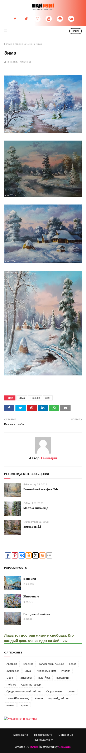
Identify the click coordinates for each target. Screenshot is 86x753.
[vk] (71, 19)
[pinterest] (60, 19)
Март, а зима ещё (35, 508)
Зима (22, 398)
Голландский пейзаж (51, 664)
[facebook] (15, 19)
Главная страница (15, 44)
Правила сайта (43, 735)
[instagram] (37, 19)
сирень (24, 705)
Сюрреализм (54, 691)
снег (30, 44)
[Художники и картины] (20, 719)
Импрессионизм (46, 671)
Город (72, 664)
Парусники (62, 677)
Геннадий (12, 62)
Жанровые (12, 671)
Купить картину (43, 740)
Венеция (29, 579)
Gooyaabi (64, 747)
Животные (31, 596)
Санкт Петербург (31, 684)
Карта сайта (20, 735)
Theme (34, 747)
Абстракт (11, 664)
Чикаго (39, 698)
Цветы (71, 691)
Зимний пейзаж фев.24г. (41, 489)
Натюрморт (25, 677)
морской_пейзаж (58, 698)
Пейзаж (35, 398)
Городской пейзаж (36, 614)
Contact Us (65, 735)
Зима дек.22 (32, 527)
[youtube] (49, 19)
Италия (65, 671)
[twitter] (26, 19)
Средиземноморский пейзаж (23, 691)
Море (9, 677)
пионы (10, 705)
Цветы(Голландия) (17, 698)
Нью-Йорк (44, 677)
